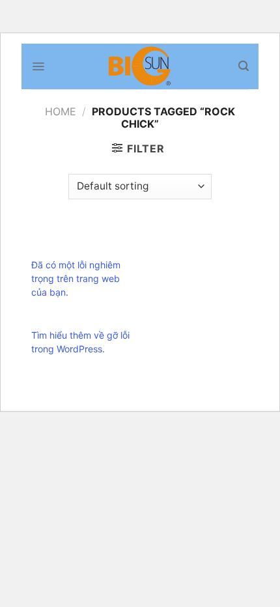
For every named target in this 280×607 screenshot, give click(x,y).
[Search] (243, 66)
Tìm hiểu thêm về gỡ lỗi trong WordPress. (80, 342)
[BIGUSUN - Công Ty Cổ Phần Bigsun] (140, 66)
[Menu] (38, 66)
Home (60, 111)
